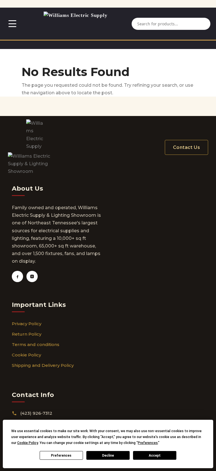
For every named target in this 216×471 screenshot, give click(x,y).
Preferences (61, 455)
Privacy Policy (26, 323)
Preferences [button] (148, 443)
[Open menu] (12, 23)
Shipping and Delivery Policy (43, 365)
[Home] (75, 24)
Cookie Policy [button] (27, 443)
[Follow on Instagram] (32, 276)
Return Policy (26, 334)
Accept (155, 455)
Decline (108, 455)
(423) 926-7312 (36, 413)
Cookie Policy (26, 355)
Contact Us (186, 147)
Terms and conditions (35, 344)
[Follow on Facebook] (17, 276)
